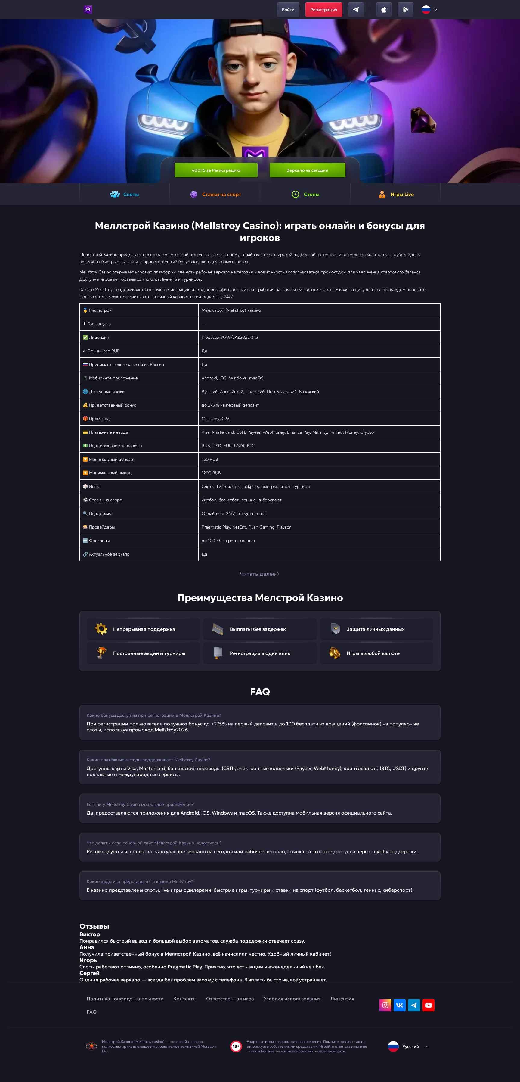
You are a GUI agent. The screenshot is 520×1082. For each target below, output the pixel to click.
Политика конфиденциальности (125, 999)
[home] (87, 9)
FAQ (92, 1012)
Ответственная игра (230, 999)
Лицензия (342, 999)
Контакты (185, 999)
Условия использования (292, 999)
